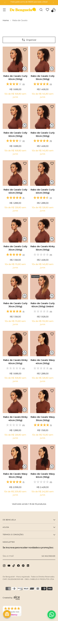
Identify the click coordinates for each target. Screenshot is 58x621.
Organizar (31, 40)
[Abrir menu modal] (4, 10)
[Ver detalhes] (24, 68)
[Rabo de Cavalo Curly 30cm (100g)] (15, 286)
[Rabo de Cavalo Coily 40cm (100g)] (15, 173)
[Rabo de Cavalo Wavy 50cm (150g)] (15, 457)
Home (6, 20)
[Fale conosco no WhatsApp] (51, 614)
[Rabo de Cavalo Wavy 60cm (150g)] (42, 457)
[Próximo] (53, 2)
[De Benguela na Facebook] (19, 566)
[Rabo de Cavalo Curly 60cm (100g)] (15, 59)
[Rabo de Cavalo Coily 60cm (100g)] (15, 116)
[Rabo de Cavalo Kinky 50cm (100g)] (42, 230)
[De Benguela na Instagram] (4, 566)
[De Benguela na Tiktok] (14, 566)
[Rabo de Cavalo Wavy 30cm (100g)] (42, 400)
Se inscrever (48, 556)
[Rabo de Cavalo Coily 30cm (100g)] (15, 230)
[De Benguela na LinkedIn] (28, 566)
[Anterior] (5, 2)
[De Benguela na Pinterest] (23, 566)
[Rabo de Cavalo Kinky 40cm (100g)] (15, 400)
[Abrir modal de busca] (41, 10)
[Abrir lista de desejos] (47, 10)
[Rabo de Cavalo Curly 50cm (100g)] (42, 116)
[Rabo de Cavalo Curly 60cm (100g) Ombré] (42, 286)
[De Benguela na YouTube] (9, 566)
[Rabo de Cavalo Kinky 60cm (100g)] (15, 343)
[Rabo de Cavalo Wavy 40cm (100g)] (42, 343)
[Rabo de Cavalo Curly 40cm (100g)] (42, 173)
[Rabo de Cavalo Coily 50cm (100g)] (42, 59)
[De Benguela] (23, 9)
